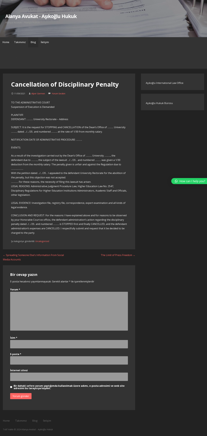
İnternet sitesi (19, 370)
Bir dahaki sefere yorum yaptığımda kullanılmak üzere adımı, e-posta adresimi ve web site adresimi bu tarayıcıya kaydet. (69, 387)
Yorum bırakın (58, 93)
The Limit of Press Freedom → (118, 255)
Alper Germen (38, 93)
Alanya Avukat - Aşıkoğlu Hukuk (41, 16)
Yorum (15, 289)
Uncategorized (42, 241)
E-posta (15, 354)
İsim (13, 337)
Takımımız (20, 42)
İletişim (45, 42)
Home (5, 42)
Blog (33, 42)
